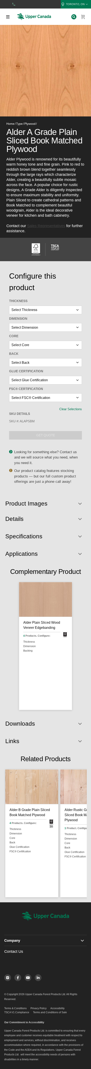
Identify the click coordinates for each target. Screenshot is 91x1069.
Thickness (18, 301)
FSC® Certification (26, 389)
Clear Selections (70, 409)
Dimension (18, 318)
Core (13, 336)
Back (13, 353)
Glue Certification (26, 371)
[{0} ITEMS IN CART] (83, 16)
